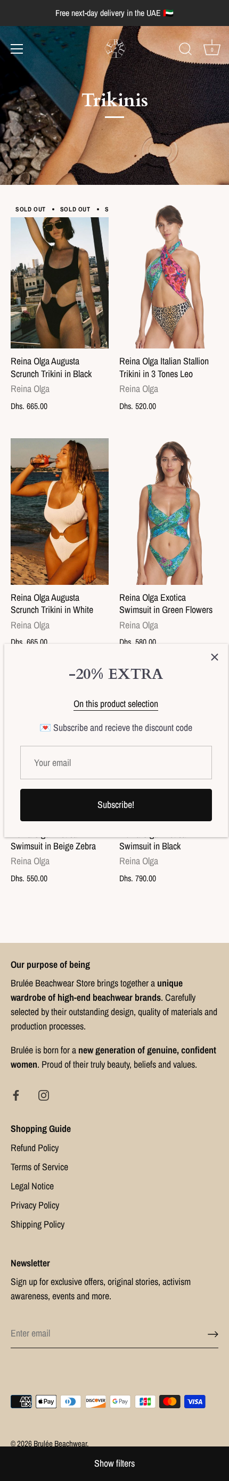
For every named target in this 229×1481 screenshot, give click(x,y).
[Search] (185, 50)
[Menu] (17, 49)
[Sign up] (213, 1333)
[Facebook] (16, 1094)
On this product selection (115, 703)
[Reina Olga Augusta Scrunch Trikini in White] (60, 511)
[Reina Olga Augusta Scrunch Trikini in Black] (60, 275)
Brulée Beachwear (60, 1443)
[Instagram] (43, 1094)
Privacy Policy (35, 1205)
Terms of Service (39, 1166)
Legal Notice (32, 1186)
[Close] (214, 657)
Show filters (114, 1463)
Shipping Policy (37, 1224)
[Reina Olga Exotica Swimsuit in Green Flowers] (168, 511)
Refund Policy (35, 1147)
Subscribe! (115, 804)
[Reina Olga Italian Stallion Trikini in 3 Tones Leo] (168, 275)
